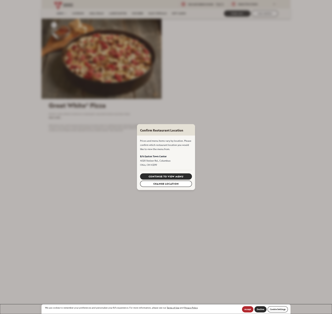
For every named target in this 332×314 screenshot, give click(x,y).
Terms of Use (173, 307)
